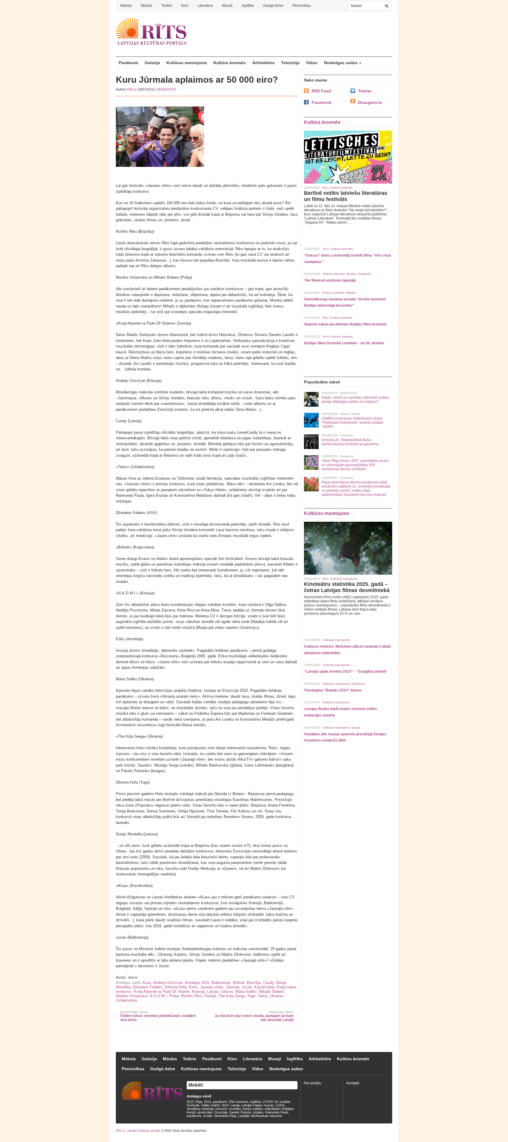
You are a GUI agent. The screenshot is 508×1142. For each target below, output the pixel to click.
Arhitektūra (263, 62)
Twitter (365, 91)
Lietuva (226, 991)
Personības (302, 6)
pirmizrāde (205, 1112)
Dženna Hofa (176, 987)
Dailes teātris (210, 1105)
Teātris (166, 6)
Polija (174, 996)
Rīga (198, 1101)
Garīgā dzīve (273, 6)
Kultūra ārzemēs (229, 62)
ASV (205, 982)
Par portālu (312, 1083)
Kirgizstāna (286, 987)
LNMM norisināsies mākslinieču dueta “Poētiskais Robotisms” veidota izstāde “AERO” (352, 422)
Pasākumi (128, 62)
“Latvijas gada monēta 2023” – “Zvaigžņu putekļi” (345, 671)
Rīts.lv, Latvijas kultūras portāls (138, 1130)
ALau (146, 982)
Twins (263, 996)
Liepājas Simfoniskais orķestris (260, 1116)
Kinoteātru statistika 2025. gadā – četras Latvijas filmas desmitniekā (347, 587)
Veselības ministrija (200, 1109)
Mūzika (146, 6)
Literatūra (205, 6)
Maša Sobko (246, 991)
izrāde (207, 1116)
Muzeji (227, 6)
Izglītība (248, 6)
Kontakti (352, 1083)
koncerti (221, 1109)
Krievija (198, 991)
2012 (190, 1101)
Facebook (322, 102)
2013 (207, 1101)
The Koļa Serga (231, 996)
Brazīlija (254, 982)
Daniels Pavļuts (240, 1112)
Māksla (126, 6)
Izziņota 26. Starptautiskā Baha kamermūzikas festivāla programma (350, 442)
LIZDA (280, 1105)
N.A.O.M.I (158, 996)
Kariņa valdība (253, 1109)
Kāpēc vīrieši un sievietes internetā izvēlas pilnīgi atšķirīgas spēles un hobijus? (355, 399)
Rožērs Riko (191, 996)
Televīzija (290, 62)
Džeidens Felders (147, 987)
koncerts (242, 1101)
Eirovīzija (220, 1112)
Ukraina (276, 996)
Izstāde (285, 1101)
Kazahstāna (264, 987)
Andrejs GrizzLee (168, 982)
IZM (231, 1101)
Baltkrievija (221, 982)
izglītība (255, 1101)
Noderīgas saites (341, 62)
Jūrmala (232, 987)
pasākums (194, 1116)
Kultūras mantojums (186, 62)
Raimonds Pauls (276, 1112)
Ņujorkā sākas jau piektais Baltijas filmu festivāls (345, 324)
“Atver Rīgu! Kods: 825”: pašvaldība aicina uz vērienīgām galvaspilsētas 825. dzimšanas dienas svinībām (355, 465)
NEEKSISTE (166, 89)
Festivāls (193, 1105)
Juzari (247, 987)
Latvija (212, 991)
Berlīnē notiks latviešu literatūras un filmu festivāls (345, 196)
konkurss (123, 991)
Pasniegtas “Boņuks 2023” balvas (333, 690)
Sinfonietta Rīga (225, 1116)
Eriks (193, 987)
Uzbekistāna (126, 1000)
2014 (225, 1105)
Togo (251, 996)
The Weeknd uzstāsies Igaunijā (330, 280)
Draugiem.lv (370, 102)
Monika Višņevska (131, 996)
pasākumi (220, 1101)
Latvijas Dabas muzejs (257, 1105)
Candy (268, 982)
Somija (210, 996)
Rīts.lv (132, 89)
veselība (235, 1109)
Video (311, 62)
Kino (184, 6)
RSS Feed (321, 91)
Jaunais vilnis (211, 987)
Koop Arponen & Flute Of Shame (162, 991)
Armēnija (192, 982)
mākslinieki (272, 1109)
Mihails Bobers (271, 991)
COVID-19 (270, 1101)
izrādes (258, 1112)
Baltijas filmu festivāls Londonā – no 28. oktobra (344, 343)
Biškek (239, 982)
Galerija (152, 62)
